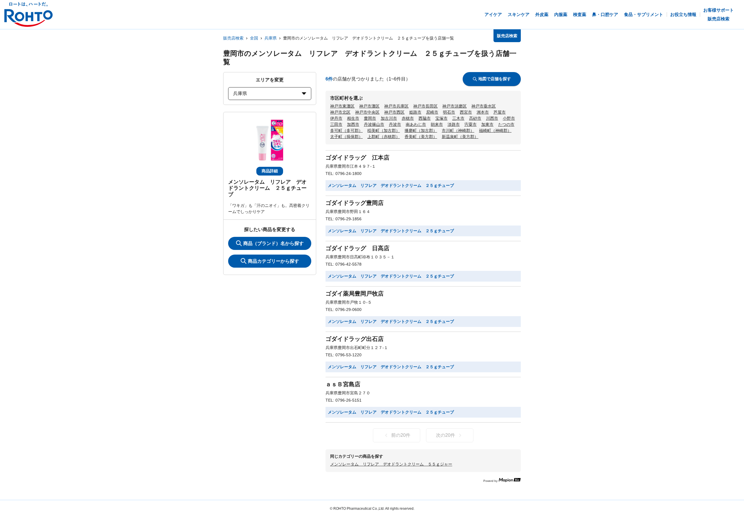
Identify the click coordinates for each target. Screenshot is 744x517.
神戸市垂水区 (483, 106)
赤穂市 (408, 118)
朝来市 (437, 124)
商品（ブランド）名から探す (273, 243)
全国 (254, 38)
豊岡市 (370, 118)
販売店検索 (233, 38)
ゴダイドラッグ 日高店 (357, 248)
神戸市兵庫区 (396, 106)
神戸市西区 (394, 112)
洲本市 (483, 112)
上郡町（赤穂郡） (383, 136)
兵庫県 (270, 38)
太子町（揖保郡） (346, 136)
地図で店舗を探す (494, 78)
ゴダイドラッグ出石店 (355, 339)
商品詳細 (270, 171)
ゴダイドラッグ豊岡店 (355, 203)
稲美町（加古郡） (383, 130)
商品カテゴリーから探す (273, 261)
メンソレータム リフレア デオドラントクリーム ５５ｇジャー (391, 464)
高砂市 (475, 118)
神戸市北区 (340, 112)
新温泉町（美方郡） (460, 136)
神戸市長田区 (425, 106)
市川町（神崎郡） (458, 130)
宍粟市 (470, 124)
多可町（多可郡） (346, 130)
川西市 (492, 118)
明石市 (449, 112)
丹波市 (395, 124)
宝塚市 (441, 118)
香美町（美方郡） (421, 136)
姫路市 (415, 112)
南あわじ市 (416, 124)
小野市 (509, 118)
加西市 (353, 124)
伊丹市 (336, 118)
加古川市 (389, 118)
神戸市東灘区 (342, 106)
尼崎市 (432, 112)
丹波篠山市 (374, 124)
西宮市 (466, 112)
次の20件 (445, 435)
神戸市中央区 (367, 112)
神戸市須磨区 (454, 106)
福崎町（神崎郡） (495, 130)
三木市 (458, 118)
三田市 (336, 124)
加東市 (487, 124)
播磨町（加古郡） (421, 130)
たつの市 (506, 124)
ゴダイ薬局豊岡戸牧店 (355, 293)
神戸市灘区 (369, 106)
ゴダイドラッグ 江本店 (357, 157)
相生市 (353, 118)
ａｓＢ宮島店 (343, 384)
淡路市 (454, 124)
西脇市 (425, 118)
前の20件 (400, 435)
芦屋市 (499, 112)
